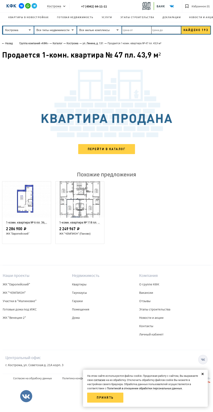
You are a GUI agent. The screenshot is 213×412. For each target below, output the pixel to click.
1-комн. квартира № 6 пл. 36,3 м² (26, 222)
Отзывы (145, 301)
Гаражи (77, 301)
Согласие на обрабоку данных (32, 378)
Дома (76, 317)
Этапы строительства (137, 17)
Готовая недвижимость (75, 17)
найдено (195, 30)
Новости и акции (151, 317)
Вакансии (146, 292)
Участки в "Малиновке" (20, 301)
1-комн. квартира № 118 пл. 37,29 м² (79, 222)
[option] (26, 213)
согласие (99, 380)
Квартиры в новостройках (28, 17)
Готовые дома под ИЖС (20, 309)
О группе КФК (149, 284)
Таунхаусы (79, 292)
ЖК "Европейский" (16, 284)
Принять (105, 397)
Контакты (146, 326)
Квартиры (79, 284)
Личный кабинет (151, 334)
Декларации (171, 17)
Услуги (107, 17)
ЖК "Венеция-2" (14, 317)
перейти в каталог (107, 149)
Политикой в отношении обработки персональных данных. (144, 388)
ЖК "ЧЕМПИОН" (14, 292)
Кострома (54, 6)
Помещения (80, 309)
